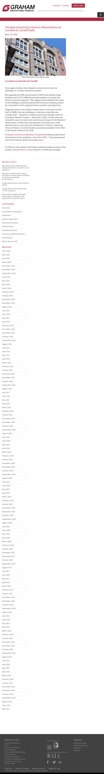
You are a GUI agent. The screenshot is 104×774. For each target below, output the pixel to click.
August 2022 (7, 344)
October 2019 (7, 470)
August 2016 (7, 612)
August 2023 (7, 307)
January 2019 (7, 504)
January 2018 (7, 549)
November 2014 (8, 690)
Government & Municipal (12, 211)
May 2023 (5, 318)
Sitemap (77, 750)
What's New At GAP (9, 241)
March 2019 (6, 496)
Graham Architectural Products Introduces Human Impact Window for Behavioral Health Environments (16, 176)
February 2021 (8, 411)
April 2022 (6, 359)
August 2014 (7, 701)
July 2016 (5, 616)
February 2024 (8, 292)
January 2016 (7, 638)
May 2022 (5, 355)
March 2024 (6, 288)
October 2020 (7, 426)
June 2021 (6, 396)
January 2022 (7, 370)
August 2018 (7, 523)
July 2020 (5, 437)
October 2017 (7, 560)
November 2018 (8, 511)
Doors (6, 745)
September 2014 (9, 698)
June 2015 (6, 664)
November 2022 (8, 333)
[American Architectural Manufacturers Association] (50, 748)
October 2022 (7, 336)
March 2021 (6, 407)
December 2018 (8, 508)
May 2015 (5, 668)
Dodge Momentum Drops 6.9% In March (15, 184)
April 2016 (6, 627)
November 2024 (8, 269)
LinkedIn (60, 762)
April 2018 (6, 537)
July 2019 (5, 482)
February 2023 (8, 325)
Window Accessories (12, 761)
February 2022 (8, 366)
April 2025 (6, 258)
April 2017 (6, 582)
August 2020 (7, 433)
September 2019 (9, 474)
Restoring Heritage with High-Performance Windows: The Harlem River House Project (14, 196)
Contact (56, 5)
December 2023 (8, 299)
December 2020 (8, 418)
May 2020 (5, 444)
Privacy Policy (38, 768)
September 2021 (9, 385)
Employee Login (80, 743)
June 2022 (6, 351)
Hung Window (9, 754)
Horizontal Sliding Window (14, 752)
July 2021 (5, 392)
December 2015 (8, 642)
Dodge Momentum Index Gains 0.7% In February (14, 189)
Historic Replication (10, 219)
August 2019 (7, 478)
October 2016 (7, 604)
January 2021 (7, 414)
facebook (49, 762)
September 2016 (9, 608)
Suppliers (77, 748)
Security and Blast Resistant (13, 234)
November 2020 (8, 422)
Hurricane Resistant (10, 222)
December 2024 (8, 266)
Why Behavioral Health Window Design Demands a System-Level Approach (15, 168)
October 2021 (7, 381)
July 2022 (5, 348)
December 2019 (8, 463)
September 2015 (9, 653)
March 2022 (6, 362)
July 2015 (5, 660)
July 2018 (5, 526)
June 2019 (6, 485)
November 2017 (8, 556)
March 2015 (6, 675)
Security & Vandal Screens (15, 759)
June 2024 (6, 277)
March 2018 (6, 541)
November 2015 (8, 646)
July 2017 (5, 571)
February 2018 (8, 545)
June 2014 (6, 705)
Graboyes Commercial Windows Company (24, 134)
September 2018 (9, 519)
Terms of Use (54, 768)
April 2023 (6, 321)
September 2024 (9, 273)
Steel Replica (7, 237)
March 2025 (6, 262)
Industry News (8, 226)
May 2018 (5, 534)
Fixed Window (10, 750)
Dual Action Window (12, 747)
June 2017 (6, 575)
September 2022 (9, 340)
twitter (54, 762)
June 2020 (6, 441)
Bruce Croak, (26, 149)
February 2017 (8, 590)
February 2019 (8, 500)
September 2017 (9, 564)
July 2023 (5, 310)
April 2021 (6, 403)
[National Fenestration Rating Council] (56, 748)
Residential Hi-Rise (9, 230)
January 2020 (7, 459)
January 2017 (7, 593)
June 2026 (6, 251)
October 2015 (7, 649)
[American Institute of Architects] (54, 757)
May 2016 (5, 623)
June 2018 (6, 530)
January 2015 (7, 683)
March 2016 (6, 631)
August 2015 (7, 657)
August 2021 (7, 388)
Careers (65, 5)
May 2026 (5, 254)
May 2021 (5, 400)
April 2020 (6, 448)
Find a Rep (78, 5)
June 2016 (6, 619)
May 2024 (5, 281)
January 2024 (7, 295)
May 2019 (5, 489)
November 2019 (8, 467)
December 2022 (8, 329)
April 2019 (6, 493)
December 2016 (8, 597)
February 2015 (8, 679)
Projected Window (11, 756)
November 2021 (8, 377)
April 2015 (6, 671)
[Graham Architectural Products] (18, 7)
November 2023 (8, 303)
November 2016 (8, 601)
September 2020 (9, 429)
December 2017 (8, 552)
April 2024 (6, 284)
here (41, 139)
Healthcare (6, 215)
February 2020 (8, 456)
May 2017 (5, 578)
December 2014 (8, 686)
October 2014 (7, 694)
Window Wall (9, 763)
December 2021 (8, 374)
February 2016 (8, 634)
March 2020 (6, 452)
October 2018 (7, 515)
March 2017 (6, 586)
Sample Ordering (80, 745)
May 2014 (5, 709)
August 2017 (7, 567)
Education (6, 208)
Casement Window (12, 743)
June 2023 (6, 314)
